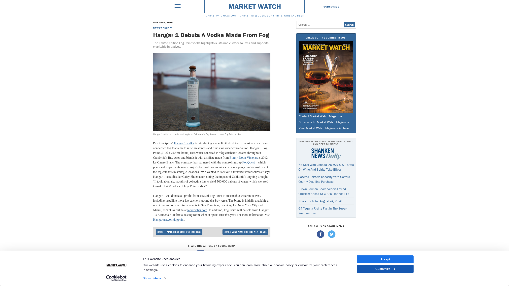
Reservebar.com (197, 210)
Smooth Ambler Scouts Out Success (179, 231)
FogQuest (248, 162)
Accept (385, 259)
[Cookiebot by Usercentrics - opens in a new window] (116, 278)
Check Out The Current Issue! (326, 37)
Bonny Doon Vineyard (243, 157)
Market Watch (254, 6)
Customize (382, 268)
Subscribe (331, 6)
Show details (152, 278)
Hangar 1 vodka (184, 143)
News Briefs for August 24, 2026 (320, 201)
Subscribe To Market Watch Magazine (324, 122)
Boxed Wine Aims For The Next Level (245, 231)
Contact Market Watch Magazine (320, 116)
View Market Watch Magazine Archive (324, 128)
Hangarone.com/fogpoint (168, 219)
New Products (163, 28)
